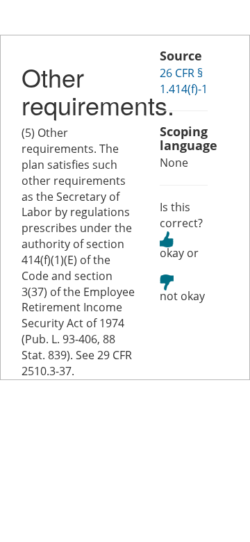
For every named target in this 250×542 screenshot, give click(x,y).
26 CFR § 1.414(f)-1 (184, 81)
